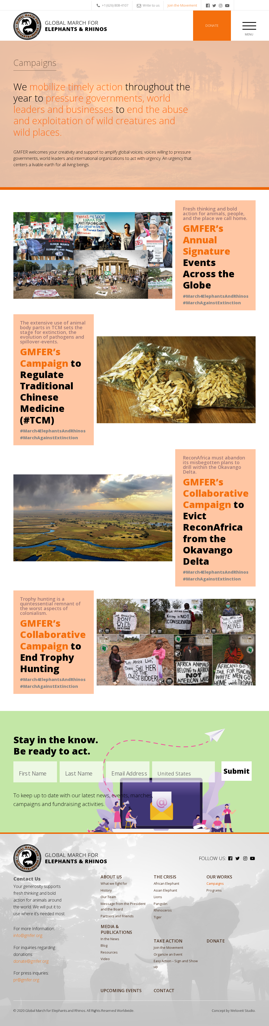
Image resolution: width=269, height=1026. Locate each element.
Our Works (219, 877)
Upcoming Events (121, 990)
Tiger (158, 917)
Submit (237, 771)
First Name (33, 773)
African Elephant (166, 883)
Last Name (79, 773)
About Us (111, 877)
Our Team (108, 897)
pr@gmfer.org (26, 980)
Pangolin (160, 904)
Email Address (129, 773)
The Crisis (165, 877)
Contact (164, 990)
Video (105, 959)
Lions (158, 897)
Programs (214, 890)
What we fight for (114, 883)
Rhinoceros (163, 910)
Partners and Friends (117, 916)
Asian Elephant (165, 890)
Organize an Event (168, 954)
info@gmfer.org (27, 935)
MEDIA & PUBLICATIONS (116, 929)
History (106, 890)
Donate (212, 25)
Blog (104, 945)
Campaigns (215, 883)
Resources (109, 952)
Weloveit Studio (242, 1010)
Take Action (168, 941)
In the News (110, 939)
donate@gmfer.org (31, 961)
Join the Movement (182, 5)
